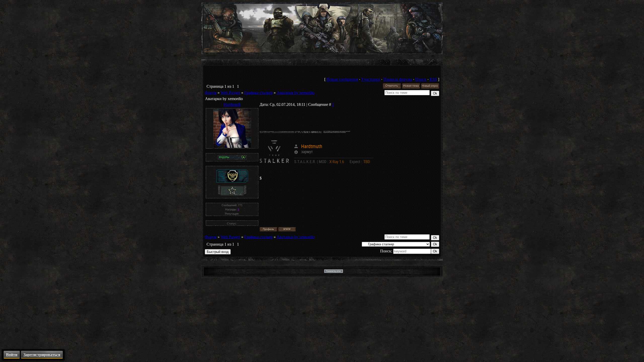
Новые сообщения (342, 79)
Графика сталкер (258, 92)
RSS (433, 79)
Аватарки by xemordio (295, 92)
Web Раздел (230, 92)
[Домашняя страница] (287, 229)
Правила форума (397, 79)
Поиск (420, 79)
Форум (211, 92)
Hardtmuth (232, 104)
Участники (370, 79)
